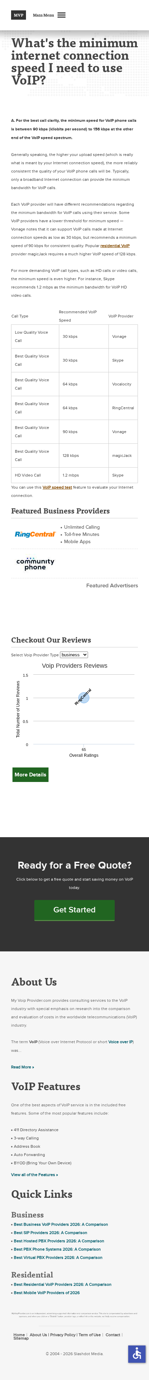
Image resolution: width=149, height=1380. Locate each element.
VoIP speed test (57, 487)
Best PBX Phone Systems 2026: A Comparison (57, 1249)
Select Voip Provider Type (35, 655)
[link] (35, 533)
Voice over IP (120, 1041)
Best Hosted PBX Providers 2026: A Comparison (59, 1241)
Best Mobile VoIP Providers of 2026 (47, 1292)
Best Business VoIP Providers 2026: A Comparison (61, 1224)
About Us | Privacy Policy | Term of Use (65, 1335)
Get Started (74, 910)
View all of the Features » (34, 1174)
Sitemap (21, 1338)
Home (19, 1335)
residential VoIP (115, 245)
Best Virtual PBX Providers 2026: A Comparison (58, 1257)
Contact (113, 1335)
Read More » (22, 1067)
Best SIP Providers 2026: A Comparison (50, 1232)
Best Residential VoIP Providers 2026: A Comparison (63, 1284)
